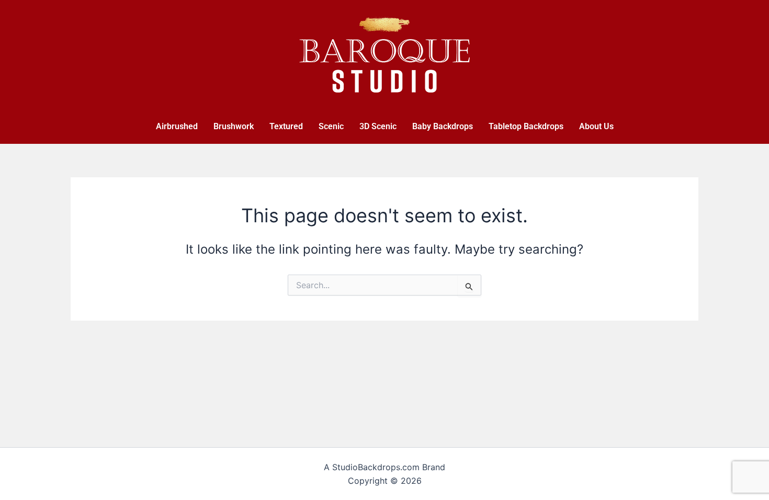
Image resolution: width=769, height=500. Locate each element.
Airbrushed (177, 126)
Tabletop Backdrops (526, 126)
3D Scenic (378, 126)
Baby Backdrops (442, 126)
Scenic (331, 126)
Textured (286, 126)
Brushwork (233, 126)
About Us (596, 126)
